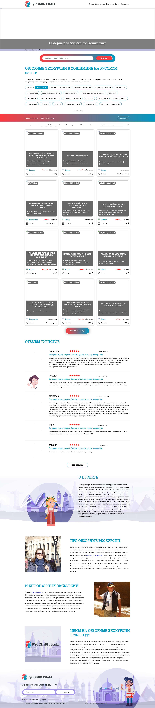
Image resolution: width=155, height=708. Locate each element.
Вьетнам (34, 50)
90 (91, 273)
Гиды (123, 118)
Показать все (77, 110)
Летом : (57, 104)
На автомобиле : (119, 98)
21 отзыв (126, 319)
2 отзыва (126, 269)
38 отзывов (53, 170)
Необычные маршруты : (60, 87)
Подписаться (65, 692)
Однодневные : (71, 93)
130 (55, 174)
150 (127, 323)
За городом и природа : (110, 104)
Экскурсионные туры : (51, 93)
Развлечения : (90, 104)
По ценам (44, 125)
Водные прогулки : (73, 104)
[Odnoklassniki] (111, 688)
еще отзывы (77, 465)
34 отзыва (125, 220)
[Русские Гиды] (40, 4)
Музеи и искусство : (82, 87)
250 (126, 223)
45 (48, 323)
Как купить (100, 4)
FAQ (54, 685)
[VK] (117, 688)
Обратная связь (42, 685)
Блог (117, 4)
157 (119, 174)
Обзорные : (41, 87)
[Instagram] (122, 688)
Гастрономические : (73, 98)
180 (90, 323)
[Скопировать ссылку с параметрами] (128, 125)
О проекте (27, 685)
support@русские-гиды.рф (35, 699)
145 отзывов (88, 170)
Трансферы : (32, 104)
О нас (91, 4)
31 (127, 273)
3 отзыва (54, 220)
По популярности (31, 125)
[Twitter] (105, 688)
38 (48, 223)
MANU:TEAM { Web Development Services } (53, 703)
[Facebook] (100, 688)
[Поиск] (102, 125)
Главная (27, 50)
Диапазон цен (31, 118)
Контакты (125, 4)
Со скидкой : (103, 98)
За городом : (32, 93)
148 (91, 174)
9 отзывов (89, 269)
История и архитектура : (50, 98)
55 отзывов (89, 319)
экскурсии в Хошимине (94, 555)
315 (91, 223)
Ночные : (112, 93)
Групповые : (120, 87)
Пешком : (45, 104)
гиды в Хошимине (37, 592)
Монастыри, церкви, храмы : (93, 93)
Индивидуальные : (103, 87)
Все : (29, 87)
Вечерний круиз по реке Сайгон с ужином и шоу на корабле (76, 354)
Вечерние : (31, 98)
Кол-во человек (47, 118)
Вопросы (110, 4)
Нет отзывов (124, 170)
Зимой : (89, 98)
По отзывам (54, 125)
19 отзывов (53, 269)
